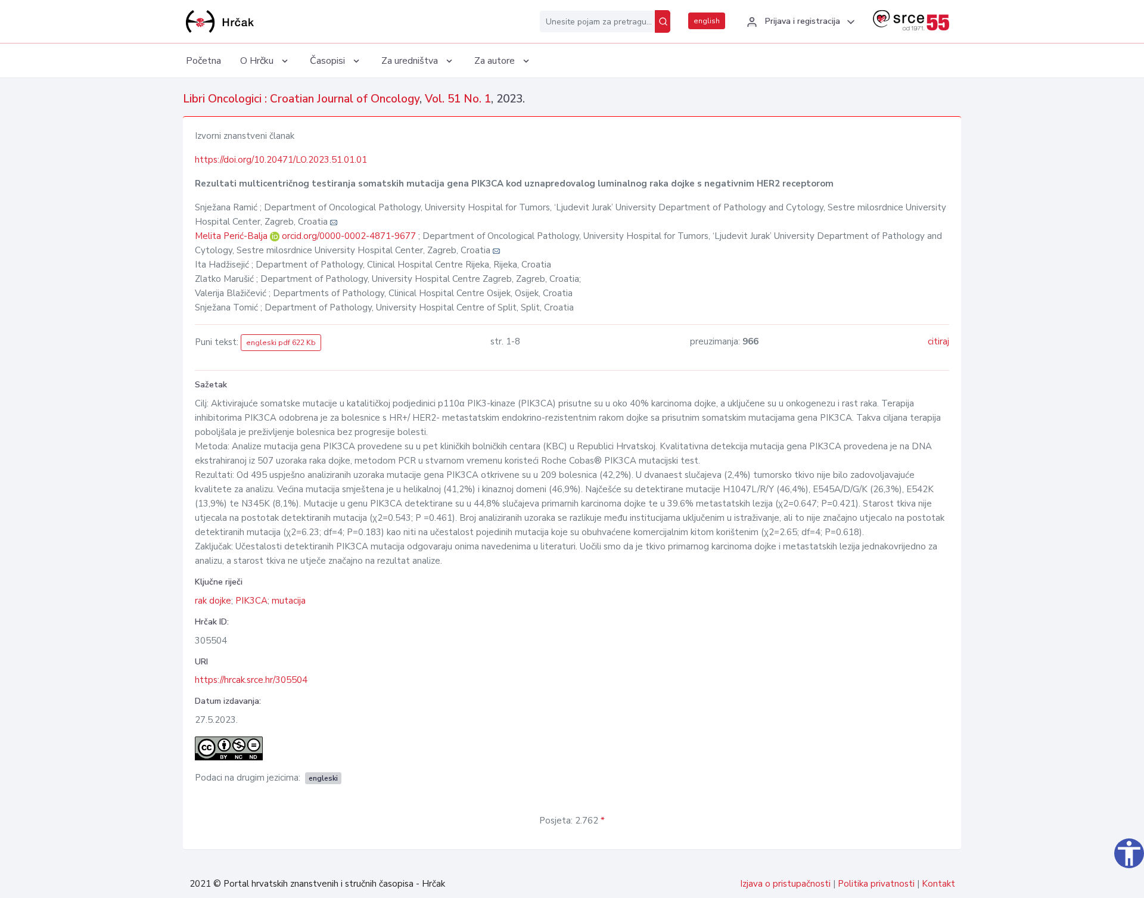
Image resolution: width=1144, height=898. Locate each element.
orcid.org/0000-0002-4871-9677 (349, 236)
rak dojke (213, 601)
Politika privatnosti (876, 884)
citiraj (938, 341)
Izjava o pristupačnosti (785, 884)
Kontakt (938, 884)
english (707, 21)
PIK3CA (251, 601)
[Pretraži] (662, 21)
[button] (799, 22)
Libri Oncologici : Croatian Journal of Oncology (301, 99)
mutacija (289, 601)
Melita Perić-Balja (232, 236)
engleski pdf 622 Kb (281, 342)
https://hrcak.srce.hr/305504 (251, 680)
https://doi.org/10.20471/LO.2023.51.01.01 (281, 160)
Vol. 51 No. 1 (458, 99)
